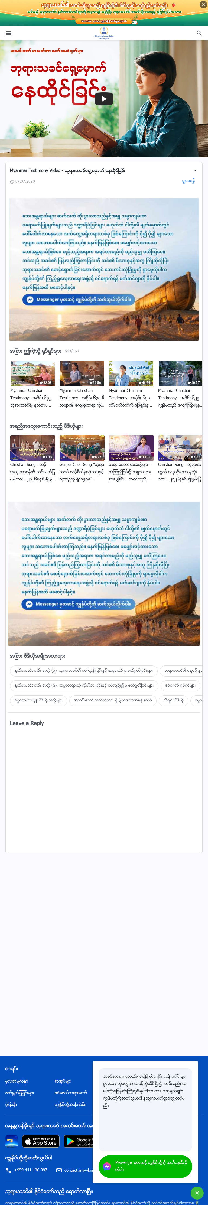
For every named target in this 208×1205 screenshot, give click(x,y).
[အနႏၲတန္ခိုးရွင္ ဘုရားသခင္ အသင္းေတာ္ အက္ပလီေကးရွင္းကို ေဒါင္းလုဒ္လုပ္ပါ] (11, 1141)
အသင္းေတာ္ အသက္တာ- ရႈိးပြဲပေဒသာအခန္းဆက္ (113, 700)
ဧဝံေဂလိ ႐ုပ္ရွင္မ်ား (180, 685)
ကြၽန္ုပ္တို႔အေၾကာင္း (70, 1105)
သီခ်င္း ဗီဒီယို (173, 700)
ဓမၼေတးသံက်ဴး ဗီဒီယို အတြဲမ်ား (39, 700)
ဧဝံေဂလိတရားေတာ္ (71, 1093)
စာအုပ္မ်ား (63, 1081)
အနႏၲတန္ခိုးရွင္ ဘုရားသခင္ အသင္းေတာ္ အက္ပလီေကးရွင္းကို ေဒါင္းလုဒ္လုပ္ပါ (82, 1126)
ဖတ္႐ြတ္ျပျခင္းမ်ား (19, 1093)
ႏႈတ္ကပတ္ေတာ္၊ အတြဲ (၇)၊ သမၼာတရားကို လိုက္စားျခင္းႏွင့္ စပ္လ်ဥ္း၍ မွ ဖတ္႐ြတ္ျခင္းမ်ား (84, 685)
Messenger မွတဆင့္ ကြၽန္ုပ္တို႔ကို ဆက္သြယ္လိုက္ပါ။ (151, 1166)
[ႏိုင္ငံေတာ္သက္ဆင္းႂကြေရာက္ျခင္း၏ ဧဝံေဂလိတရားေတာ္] (104, 33)
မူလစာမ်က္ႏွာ (16, 1081)
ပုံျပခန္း (11, 1105)
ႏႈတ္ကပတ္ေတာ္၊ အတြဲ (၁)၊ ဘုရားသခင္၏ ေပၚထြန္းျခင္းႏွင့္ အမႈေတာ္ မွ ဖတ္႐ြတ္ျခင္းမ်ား (84, 671)
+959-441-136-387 (30, 1170)
